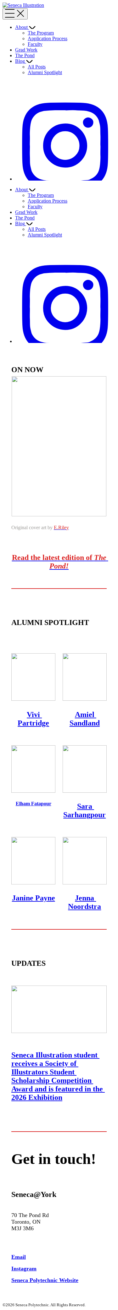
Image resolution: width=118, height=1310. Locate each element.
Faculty (35, 44)
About (21, 27)
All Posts (37, 66)
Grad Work (26, 49)
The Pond (25, 55)
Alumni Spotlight (45, 72)
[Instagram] (65, 179)
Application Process (47, 38)
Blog (20, 61)
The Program (41, 32)
